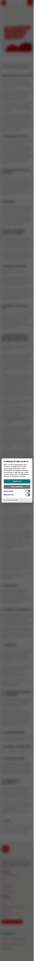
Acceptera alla (17, 481)
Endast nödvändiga (17, 487)
